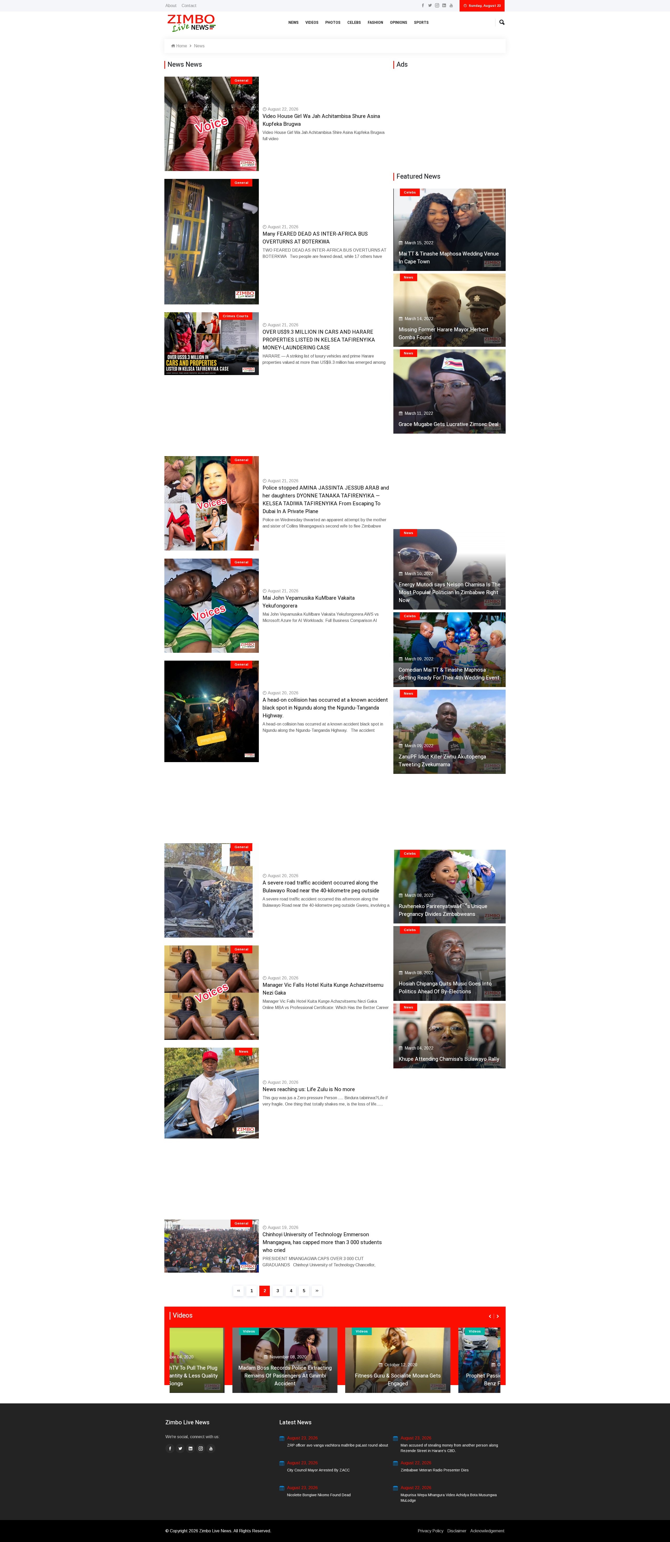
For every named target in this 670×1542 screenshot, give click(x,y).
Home (181, 46)
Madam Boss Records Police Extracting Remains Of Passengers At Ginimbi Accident (222, 1375)
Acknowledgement (487, 1531)
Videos (312, 22)
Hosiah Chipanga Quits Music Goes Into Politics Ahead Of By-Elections (445, 987)
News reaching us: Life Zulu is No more (309, 1089)
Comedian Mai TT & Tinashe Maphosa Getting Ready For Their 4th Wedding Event (449, 674)
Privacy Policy (430, 1531)
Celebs (354, 22)
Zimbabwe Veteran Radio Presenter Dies (435, 1470)
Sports (421, 22)
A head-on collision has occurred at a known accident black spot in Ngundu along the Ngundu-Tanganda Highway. (325, 707)
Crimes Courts (235, 316)
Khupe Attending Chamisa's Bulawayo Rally (449, 1059)
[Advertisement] (277, 419)
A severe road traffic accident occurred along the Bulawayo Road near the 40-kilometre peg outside (321, 886)
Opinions (398, 22)
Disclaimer (456, 1531)
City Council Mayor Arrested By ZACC (318, 1470)
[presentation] (490, 1316)
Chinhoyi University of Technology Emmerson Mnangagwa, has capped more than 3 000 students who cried (322, 1242)
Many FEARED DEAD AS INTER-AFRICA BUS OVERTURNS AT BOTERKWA (315, 238)
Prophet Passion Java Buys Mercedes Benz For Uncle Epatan (448, 1379)
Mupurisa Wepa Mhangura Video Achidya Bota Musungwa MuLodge (449, 1498)
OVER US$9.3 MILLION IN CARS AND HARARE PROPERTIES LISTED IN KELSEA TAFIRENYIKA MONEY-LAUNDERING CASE (319, 340)
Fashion (375, 22)
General (241, 80)
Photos (332, 22)
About (171, 5)
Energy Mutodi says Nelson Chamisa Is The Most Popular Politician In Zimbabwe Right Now (449, 592)
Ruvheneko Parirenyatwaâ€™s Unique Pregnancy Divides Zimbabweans (443, 910)
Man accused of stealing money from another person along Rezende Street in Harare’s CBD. (449, 1448)
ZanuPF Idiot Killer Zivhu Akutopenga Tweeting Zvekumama (442, 760)
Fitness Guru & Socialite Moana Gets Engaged (335, 1379)
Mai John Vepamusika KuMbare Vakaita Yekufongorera (309, 602)
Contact (189, 5)
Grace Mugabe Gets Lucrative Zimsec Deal (449, 424)
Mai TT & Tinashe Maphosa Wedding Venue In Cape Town (449, 257)
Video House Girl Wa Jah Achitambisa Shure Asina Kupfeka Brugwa (321, 120)
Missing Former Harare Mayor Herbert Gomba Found (443, 333)
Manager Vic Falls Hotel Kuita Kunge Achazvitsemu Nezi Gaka (323, 989)
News (293, 22)
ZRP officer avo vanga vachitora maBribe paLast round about (337, 1445)
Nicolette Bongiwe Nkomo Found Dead (319, 1495)
